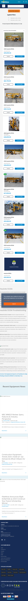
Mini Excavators (23, 572)
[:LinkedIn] (2, 540)
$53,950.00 (7, 221)
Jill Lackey (5, 462)
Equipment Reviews (15, 422)
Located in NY (7, 219)
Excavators (15, 572)
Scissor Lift (22, 422)
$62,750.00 (7, 81)
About (2, 553)
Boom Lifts (3, 569)
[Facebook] (24, 2)
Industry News (5, 506)
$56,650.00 (7, 165)
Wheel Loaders (10, 575)
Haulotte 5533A (7, 273)
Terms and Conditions (5, 558)
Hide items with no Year (16, 20)
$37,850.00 (7, 193)
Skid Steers (4, 575)
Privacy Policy (3, 556)
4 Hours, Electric (7, 218)
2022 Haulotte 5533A (9, 133)
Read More (4, 430)
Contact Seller (20, 56)
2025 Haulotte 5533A (9, 49)
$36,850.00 (7, 137)
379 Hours (6, 134)
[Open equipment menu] (3, 6)
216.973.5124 (3, 529)
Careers (2, 551)
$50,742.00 (7, 109)
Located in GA (7, 51)
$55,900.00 (7, 277)
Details (8, 56)
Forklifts (9, 569)
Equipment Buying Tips (7, 464)
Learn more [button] (7, 300)
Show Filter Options (14, 11)
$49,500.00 (7, 249)
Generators (4, 572)
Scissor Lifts (15, 569)
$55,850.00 (7, 53)
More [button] (19, 1)
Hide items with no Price (16, 18)
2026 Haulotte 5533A (9, 77)
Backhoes (9, 572)
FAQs (2, 554)
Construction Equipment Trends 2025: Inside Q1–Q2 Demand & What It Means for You (13, 457)
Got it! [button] (14, 303)
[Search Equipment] (25, 6)
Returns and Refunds (5, 559)
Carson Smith (6, 420)
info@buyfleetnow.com (6, 533)
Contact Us (3, 549)
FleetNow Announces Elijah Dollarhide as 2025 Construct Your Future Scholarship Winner (13, 499)
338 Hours (6, 190)
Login (2, 547)
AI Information (4, 561)
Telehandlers (21, 569)
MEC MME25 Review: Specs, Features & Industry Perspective (13, 416)
